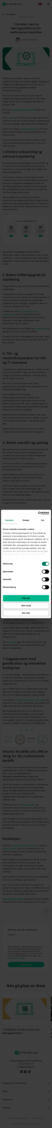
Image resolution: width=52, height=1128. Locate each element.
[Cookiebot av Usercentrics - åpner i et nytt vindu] (38, 513)
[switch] (45, 572)
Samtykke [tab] (9, 520)
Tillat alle (26, 598)
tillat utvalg (26, 606)
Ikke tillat (26, 613)
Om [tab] (42, 520)
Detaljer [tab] (26, 520)
